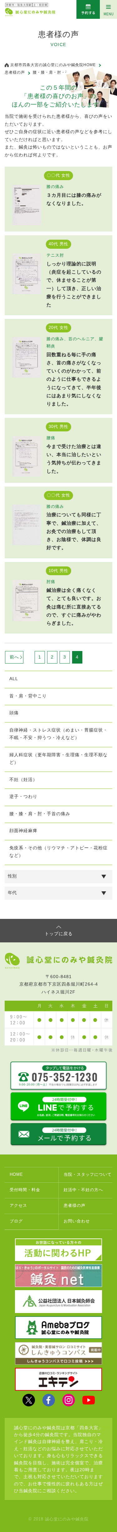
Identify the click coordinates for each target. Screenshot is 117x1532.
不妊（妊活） (23, 779)
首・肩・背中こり (28, 695)
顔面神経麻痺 (23, 830)
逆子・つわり (23, 796)
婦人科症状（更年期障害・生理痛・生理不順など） (58, 758)
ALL (13, 678)
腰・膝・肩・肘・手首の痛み (39, 813)
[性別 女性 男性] (58, 876)
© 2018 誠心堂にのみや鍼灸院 (58, 1519)
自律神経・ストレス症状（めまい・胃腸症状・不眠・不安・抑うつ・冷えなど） (58, 733)
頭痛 (14, 712)
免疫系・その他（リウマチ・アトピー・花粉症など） (58, 851)
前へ (14, 656)
